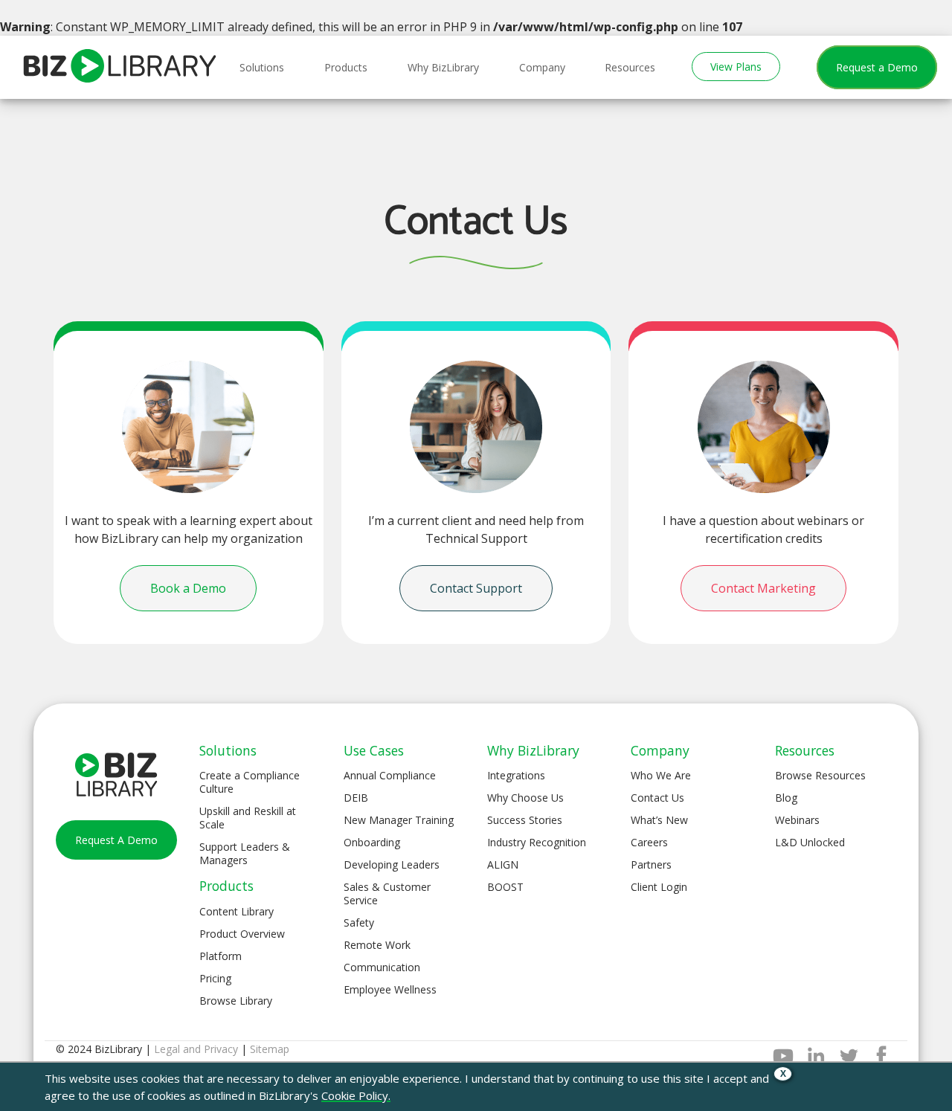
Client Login (659, 887)
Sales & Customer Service (387, 893)
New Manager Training (399, 820)
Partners (651, 864)
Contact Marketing (763, 588)
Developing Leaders (392, 864)
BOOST (505, 887)
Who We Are (661, 775)
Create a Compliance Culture (249, 782)
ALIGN (502, 864)
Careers (649, 842)
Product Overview (242, 934)
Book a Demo (188, 588)
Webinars (797, 820)
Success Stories (524, 820)
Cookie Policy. (355, 1095)
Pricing (215, 978)
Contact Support (476, 588)
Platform (220, 956)
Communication (382, 967)
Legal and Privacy (196, 1049)
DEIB (356, 797)
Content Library (236, 911)
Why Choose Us (525, 797)
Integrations (516, 775)
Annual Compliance (390, 775)
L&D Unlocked (810, 842)
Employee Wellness (390, 989)
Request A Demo (116, 840)
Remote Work (377, 945)
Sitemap (269, 1049)
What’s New (659, 820)
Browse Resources (820, 775)
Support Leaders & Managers (244, 853)
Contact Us (657, 797)
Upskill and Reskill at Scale (247, 817)
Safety (359, 922)
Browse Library (235, 1001)
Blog (786, 797)
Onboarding (372, 842)
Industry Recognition (536, 842)
